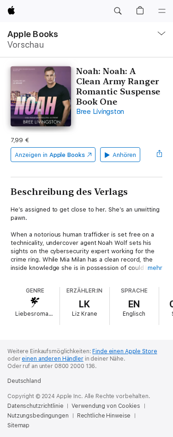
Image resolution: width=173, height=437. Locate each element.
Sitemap (18, 425)
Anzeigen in (50, 154)
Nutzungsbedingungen (38, 415)
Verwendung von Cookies (106, 406)
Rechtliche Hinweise (104, 415)
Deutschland (24, 381)
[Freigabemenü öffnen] (159, 154)
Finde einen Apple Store (124, 351)
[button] (118, 11)
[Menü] (162, 11)
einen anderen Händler (52, 359)
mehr (155, 267)
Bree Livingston (100, 111)
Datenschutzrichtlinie (35, 406)
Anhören (125, 154)
